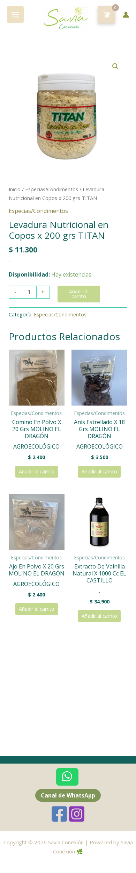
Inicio (15, 189)
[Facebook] (59, 814)
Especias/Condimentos (51, 189)
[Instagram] (76, 814)
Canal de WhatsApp (68, 795)
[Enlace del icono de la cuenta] (126, 15)
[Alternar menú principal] (15, 14)
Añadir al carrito (79, 294)
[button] (115, 66)
